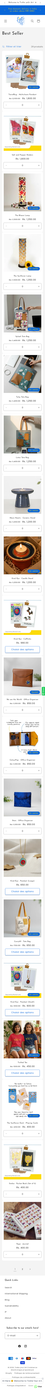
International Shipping (16, 1293)
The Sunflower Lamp (22, 276)
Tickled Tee (22, 1062)
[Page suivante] (30, 1269)
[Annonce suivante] (40, 2)
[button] (6, 21)
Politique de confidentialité (24, 1377)
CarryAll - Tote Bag (22, 941)
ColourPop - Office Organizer (22, 760)
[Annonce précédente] (4, 2)
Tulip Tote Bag (22, 397)
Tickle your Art (21, 1367)
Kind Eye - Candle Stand (22, 578)
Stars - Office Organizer (22, 821)
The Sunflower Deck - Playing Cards (22, 1123)
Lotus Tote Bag (22, 458)
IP (5, 1312)
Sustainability (12, 1305)
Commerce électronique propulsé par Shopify (21, 1370)
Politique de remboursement (27, 1373)
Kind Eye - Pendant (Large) (22, 881)
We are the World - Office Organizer (22, 699)
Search (8, 1287)
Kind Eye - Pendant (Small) (22, 1002)
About (8, 1318)
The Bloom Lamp (22, 215)
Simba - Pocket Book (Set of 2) (22, 1184)
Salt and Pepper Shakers (22, 155)
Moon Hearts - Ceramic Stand (22, 518)
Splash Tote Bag (23, 336)
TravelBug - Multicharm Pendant (22, 95)
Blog (7, 1299)
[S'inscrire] (37, 1335)
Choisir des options (22, 649)
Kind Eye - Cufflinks (22, 639)
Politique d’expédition (16, 1386)
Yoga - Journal (22, 1244)
